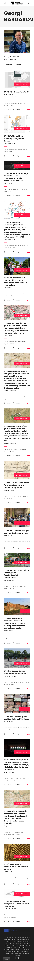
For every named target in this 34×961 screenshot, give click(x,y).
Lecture (18, 84)
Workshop (24, 84)
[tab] (9, 64)
